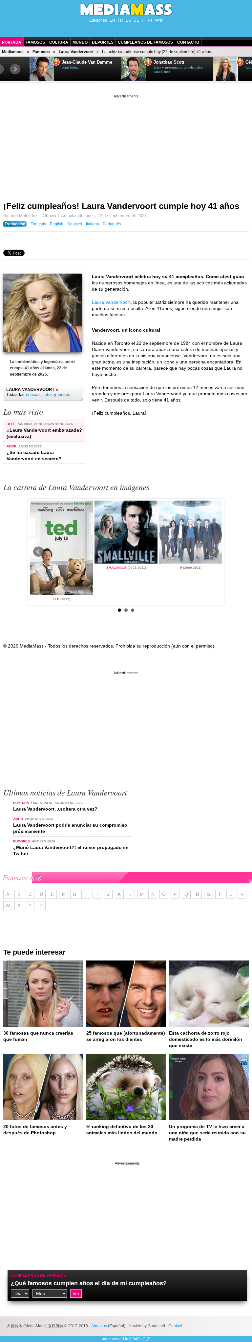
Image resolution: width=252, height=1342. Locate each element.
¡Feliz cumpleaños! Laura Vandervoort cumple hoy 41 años (121, 206)
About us (99, 1326)
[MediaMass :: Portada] (126, 9)
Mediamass (13, 52)
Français (38, 224)
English (56, 224)
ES (128, 20)
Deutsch (74, 224)
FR (120, 20)
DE (136, 20)
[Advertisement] (126, 145)
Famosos (35, 42)
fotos (48, 394)
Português (112, 224)
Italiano (92, 224)
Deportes (103, 42)
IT (143, 20)
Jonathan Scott (169, 62)
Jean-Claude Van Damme (87, 62)
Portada (11, 42)
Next (15, 69)
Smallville (116, 567)
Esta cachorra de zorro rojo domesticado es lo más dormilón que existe (205, 1039)
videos (64, 394)
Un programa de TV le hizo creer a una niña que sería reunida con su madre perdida (207, 1133)
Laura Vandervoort (76, 52)
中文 (159, 20)
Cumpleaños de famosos (38, 1275)
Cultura (58, 42)
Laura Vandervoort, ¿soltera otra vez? (55, 809)
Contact (175, 1326)
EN (112, 20)
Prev (38, 552)
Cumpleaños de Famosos (145, 42)
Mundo (80, 42)
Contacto (188, 42)
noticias (33, 394)
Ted (56, 599)
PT (150, 20)
